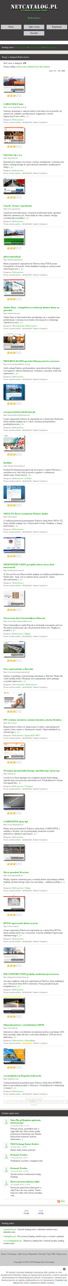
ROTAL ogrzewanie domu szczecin (20, 923)
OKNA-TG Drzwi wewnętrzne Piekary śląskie (25, 513)
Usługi (27, 888)
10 (37, 1102)
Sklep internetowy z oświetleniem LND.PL (24, 1025)
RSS (63, 1201)
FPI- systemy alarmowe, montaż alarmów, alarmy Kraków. (32, 719)
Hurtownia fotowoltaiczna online (25, 1181)
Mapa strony (62, 1254)
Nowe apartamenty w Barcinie (18, 669)
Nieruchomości (18, 326)
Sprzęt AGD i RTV (32, 735)
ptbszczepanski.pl (12, 256)
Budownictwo (50, 47)
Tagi (49, 1254)
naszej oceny (21, 66)
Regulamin (33, 1254)
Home (3, 1254)
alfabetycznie (33, 66)
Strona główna (21, 47)
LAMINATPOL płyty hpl (15, 821)
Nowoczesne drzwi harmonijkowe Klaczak (24, 618)
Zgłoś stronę (23, 1254)
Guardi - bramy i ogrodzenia (17, 205)
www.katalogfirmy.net (12, 1241)
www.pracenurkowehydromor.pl (19, 412)
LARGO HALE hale (13, 104)
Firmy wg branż (35, 47)
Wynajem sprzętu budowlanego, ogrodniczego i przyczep (31, 770)
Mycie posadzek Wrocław (16, 872)
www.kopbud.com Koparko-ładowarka (22, 1075)
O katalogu (11, 1254)
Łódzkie (28, 478)
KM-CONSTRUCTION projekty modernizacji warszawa (31, 974)
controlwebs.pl (9, 1229)
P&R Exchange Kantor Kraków (24, 1144)
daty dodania (44, 66)
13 (54, 1102)
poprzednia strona (34, 1100)
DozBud (7, 462)
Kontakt (42, 1254)
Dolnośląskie (30, 1040)
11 (43, 1102)
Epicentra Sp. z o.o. (12, 155)
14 (59, 1102)
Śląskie (28, 634)
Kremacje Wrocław (19, 1155)
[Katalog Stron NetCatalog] (34, 3)
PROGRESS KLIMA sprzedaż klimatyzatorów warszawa (31, 361)
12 (48, 1102)
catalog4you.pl (9, 1236)
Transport (29, 786)
